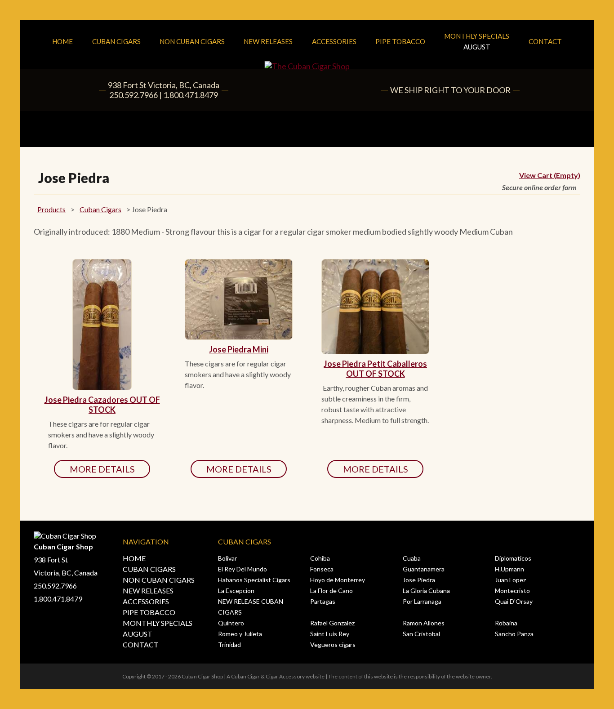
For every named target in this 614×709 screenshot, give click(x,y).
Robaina (506, 623)
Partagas (322, 601)
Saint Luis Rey (329, 634)
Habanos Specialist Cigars (254, 580)
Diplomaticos (513, 558)
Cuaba (412, 558)
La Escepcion (236, 590)
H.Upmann (509, 569)
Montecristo (512, 590)
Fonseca (322, 569)
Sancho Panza (514, 634)
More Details (102, 469)
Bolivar (227, 558)
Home (62, 41)
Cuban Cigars (116, 41)
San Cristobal (421, 634)
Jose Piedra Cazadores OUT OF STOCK (102, 405)
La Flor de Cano (331, 590)
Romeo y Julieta (240, 634)
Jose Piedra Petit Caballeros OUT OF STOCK (375, 369)
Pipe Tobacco (400, 41)
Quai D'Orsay (514, 601)
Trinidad (229, 644)
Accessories (334, 41)
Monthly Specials (476, 41)
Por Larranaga (422, 601)
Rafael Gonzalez (332, 623)
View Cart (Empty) (549, 175)
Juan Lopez (510, 580)
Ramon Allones (424, 623)
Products (51, 209)
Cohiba (320, 558)
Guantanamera (424, 569)
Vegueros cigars (333, 644)
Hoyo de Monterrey (337, 580)
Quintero (231, 623)
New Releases (268, 41)
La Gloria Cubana (426, 590)
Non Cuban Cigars (192, 41)
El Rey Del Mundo (242, 569)
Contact (545, 41)
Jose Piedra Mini (238, 349)
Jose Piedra (419, 580)
